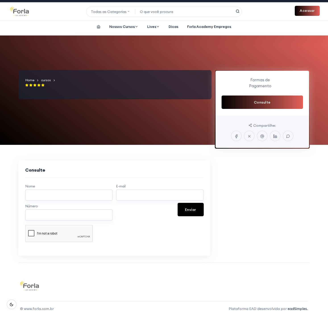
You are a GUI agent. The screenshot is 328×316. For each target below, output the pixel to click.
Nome (30, 186)
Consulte (262, 102)
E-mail (121, 186)
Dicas (173, 26)
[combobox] (110, 12)
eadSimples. (298, 308)
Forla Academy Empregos (209, 26)
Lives (151, 26)
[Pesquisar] (237, 11)
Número (31, 206)
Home (29, 80)
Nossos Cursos (122, 26)
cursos (46, 80)
